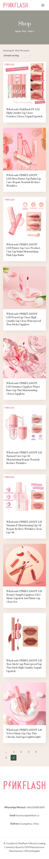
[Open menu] (43, 5)
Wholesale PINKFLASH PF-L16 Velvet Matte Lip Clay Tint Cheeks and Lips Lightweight (24, 733)
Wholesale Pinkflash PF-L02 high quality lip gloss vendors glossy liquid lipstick (24, 113)
